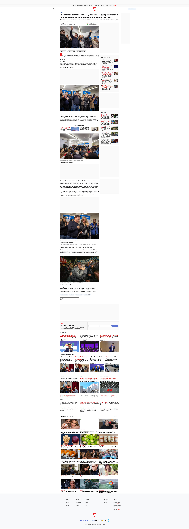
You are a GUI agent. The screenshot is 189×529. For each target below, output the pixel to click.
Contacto (115, 499)
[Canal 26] (94, 515)
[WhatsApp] (90, 520)
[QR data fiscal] (108, 521)
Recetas (87, 503)
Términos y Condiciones (92, 524)
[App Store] (98, 521)
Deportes (77, 499)
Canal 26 (63, 23)
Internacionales (104, 376)
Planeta (87, 502)
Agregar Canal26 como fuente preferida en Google (93, 24)
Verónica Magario (79, 294)
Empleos (115, 508)
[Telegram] (92, 520)
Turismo (87, 505)
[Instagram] (81, 520)
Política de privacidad (117, 502)
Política (61, 12)
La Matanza (72, 294)
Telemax (105, 502)
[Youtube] (85, 520)
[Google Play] (104, 521)
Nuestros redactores (117, 506)
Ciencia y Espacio (88, 498)
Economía (82, 376)
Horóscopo (67, 502)
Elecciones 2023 (87, 294)
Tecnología (67, 505)
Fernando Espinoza (64, 294)
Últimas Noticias (68, 498)
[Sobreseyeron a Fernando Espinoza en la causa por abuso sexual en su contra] (95, 129)
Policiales (67, 503)
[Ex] (83, 520)
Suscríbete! (115, 325)
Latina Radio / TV (106, 499)
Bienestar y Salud (78, 498)
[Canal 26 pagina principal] (94, 10)
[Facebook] (80, 520)
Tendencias (77, 505)
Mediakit (116, 503)
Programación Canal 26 (117, 505)
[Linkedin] (87, 520)
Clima (67, 499)
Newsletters (117, 509)
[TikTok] (88, 520)
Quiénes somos (116, 498)
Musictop (105, 503)
